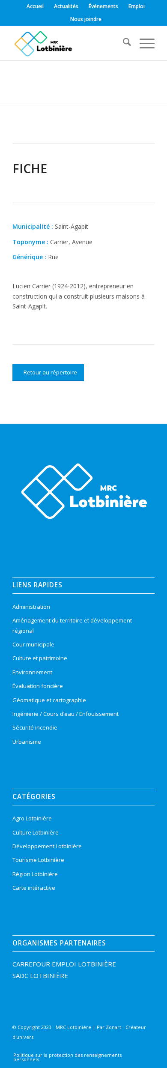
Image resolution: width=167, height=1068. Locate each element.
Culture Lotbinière (35, 832)
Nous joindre (85, 19)
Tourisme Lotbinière (38, 860)
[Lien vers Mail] (146, 1048)
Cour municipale (33, 644)
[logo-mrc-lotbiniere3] (69, 43)
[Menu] (143, 43)
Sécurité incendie (34, 727)
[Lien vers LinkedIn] (120, 1048)
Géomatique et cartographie (49, 700)
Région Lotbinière (35, 874)
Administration (31, 606)
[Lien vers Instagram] (107, 1048)
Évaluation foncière (37, 686)
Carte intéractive (33, 887)
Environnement (32, 672)
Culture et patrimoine (39, 658)
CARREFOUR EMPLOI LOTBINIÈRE (64, 964)
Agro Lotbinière (32, 818)
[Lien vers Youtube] (133, 1048)
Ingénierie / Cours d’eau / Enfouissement (65, 714)
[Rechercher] (122, 43)
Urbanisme (26, 741)
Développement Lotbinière (47, 846)
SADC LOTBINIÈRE (40, 975)
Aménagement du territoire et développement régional (72, 625)
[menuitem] (35, 6)
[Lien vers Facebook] (94, 1048)
